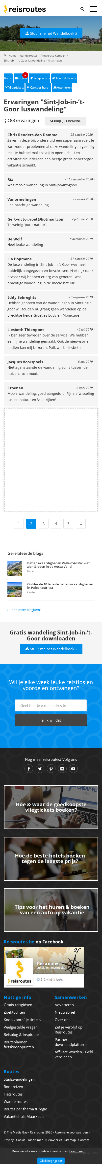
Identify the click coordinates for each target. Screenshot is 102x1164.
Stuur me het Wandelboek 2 (53, 33)
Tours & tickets (66, 78)
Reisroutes (25, 9)
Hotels (22, 76)
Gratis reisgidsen (18, 1004)
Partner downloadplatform (71, 1042)
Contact (83, 1140)
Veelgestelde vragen (21, 1027)
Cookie (21, 1140)
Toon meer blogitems (25, 609)
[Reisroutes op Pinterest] (51, 768)
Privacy (9, 1140)
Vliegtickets (16, 87)
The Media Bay (17, 1132)
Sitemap (70, 1140)
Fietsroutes (13, 1094)
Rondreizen (13, 1086)
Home (12, 55)
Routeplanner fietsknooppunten (19, 1044)
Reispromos (41, 78)
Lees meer (76, 1151)
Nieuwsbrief (65, 1012)
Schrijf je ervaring (65, 121)
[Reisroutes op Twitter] (40, 768)
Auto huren (64, 87)
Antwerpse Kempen (53, 55)
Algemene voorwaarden (71, 1132)
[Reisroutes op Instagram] (62, 768)
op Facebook (33, 942)
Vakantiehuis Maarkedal (24, 1116)
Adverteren (64, 1004)
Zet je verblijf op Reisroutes (68, 1029)
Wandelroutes (28, 55)
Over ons (62, 1019)
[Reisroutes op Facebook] (29, 768)
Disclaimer (35, 1140)
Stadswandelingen (19, 1079)
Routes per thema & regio (25, 1108)
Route (8, 78)
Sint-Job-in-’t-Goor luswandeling (24, 60)
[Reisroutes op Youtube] (73, 768)
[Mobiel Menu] (93, 10)
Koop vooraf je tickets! (23, 1019)
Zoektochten (14, 1012)
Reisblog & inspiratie (21, 1034)
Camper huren (40, 87)
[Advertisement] (51, 459)
